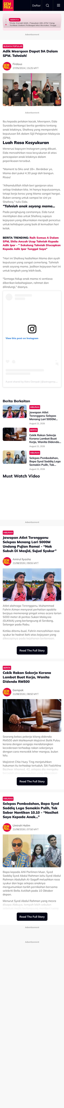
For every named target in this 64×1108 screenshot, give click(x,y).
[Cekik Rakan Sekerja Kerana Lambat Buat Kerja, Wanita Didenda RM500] (15, 434)
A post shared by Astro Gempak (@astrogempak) (32, 381)
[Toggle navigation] (58, 5)
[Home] (8, 5)
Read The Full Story (32, 650)
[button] (5, 19)
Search (47, 5)
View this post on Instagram (22, 338)
